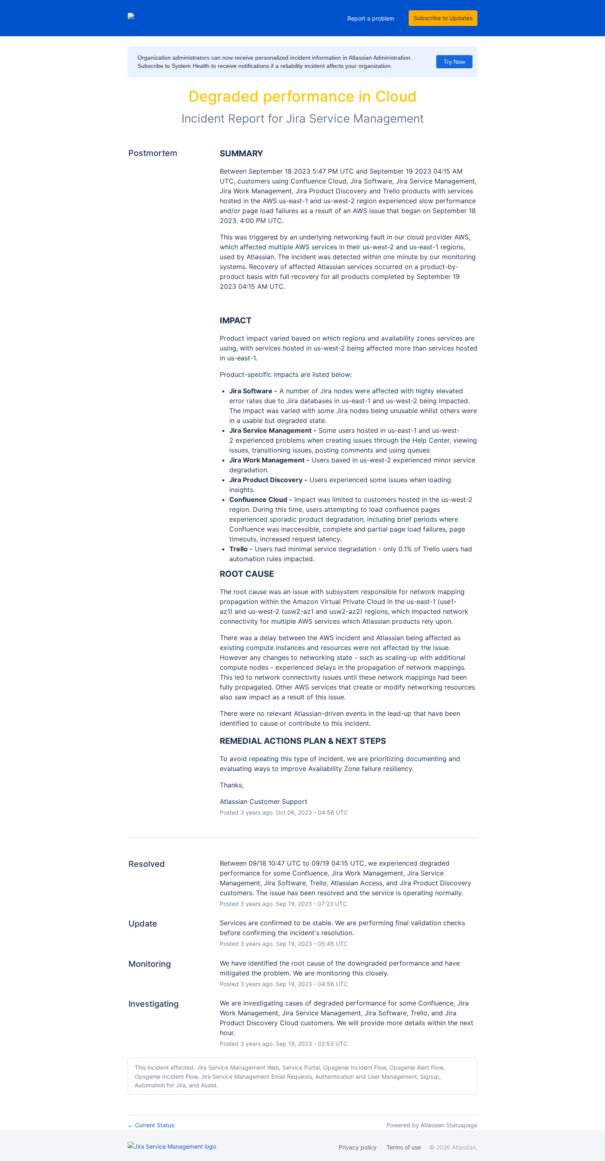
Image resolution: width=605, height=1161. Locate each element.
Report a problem (370, 18)
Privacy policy (358, 1147)
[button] (443, 18)
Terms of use (403, 1147)
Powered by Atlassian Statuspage (431, 1125)
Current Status (151, 1125)
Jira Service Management (355, 118)
